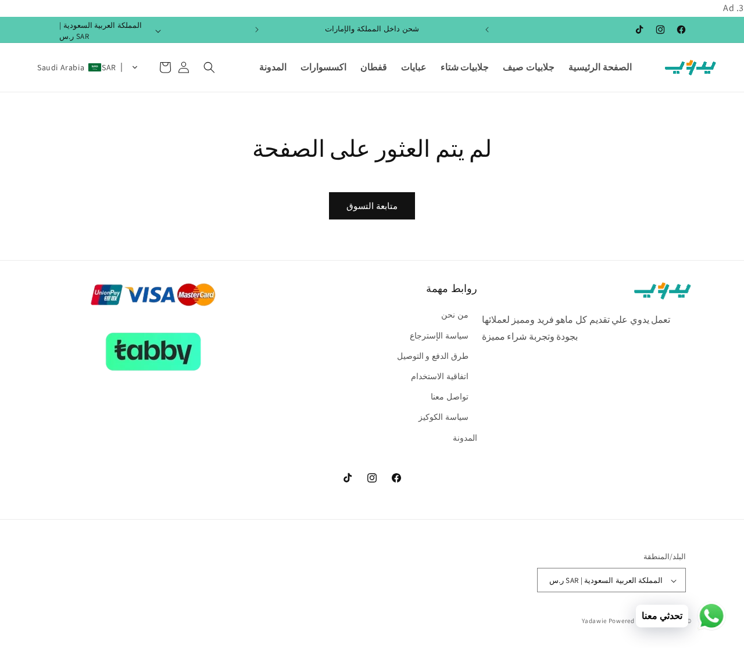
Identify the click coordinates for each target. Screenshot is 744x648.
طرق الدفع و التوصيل (432, 356)
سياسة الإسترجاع (439, 335)
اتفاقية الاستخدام (439, 376)
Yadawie (594, 621)
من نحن (454, 315)
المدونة (465, 438)
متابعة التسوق (372, 205)
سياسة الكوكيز (443, 417)
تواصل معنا (449, 397)
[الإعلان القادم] (257, 30)
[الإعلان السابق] (487, 30)
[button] (209, 67)
